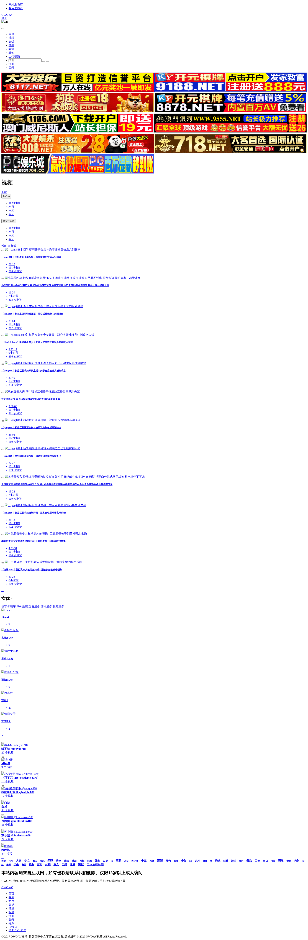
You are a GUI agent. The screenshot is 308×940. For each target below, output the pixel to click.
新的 (4, 192)
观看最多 (34, 606)
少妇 (183, 860)
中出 (144, 860)
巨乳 (39, 864)
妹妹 (66, 860)
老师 (8, 864)
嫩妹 (205, 861)
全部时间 (14, 203)
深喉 (89, 860)
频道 (11, 48)
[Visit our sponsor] (77, 90)
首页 (11, 33)
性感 (72, 864)
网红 (81, 860)
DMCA (13, 927)
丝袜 (225, 860)
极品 (249, 860)
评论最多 (46, 606)
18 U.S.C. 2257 (17, 930)
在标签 (12, 245)
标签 (11, 52)
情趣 (58, 860)
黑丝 (81, 864)
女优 (11, 41)
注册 (11, 63)
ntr (190, 860)
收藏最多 (58, 606)
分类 (11, 45)
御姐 (288, 860)
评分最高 (22, 606)
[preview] (2, 250)
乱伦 (197, 860)
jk (112, 861)
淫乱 (42, 860)
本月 (11, 206)
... (2, 590)
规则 (11, 923)
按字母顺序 (8, 606)
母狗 (168, 860)
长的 (4, 245)
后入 (56, 864)
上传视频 (14, 56)
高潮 (160, 860)
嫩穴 (35, 861)
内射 (297, 860)
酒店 (265, 860)
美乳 (24, 864)
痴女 (176, 860)
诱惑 (217, 860)
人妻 (18, 860)
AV (7, 14)
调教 (281, 860)
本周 (11, 210)
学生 (16, 864)
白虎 (105, 860)
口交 (257, 860)
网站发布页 (16, 4)
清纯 (233, 860)
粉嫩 (152, 860)
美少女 (134, 860)
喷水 (241, 861)
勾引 (11, 861)
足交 (126, 861)
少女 (27, 860)
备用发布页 (16, 8)
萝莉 (118, 860)
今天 (11, 214)
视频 (11, 37)
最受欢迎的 (8, 221)
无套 (97, 860)
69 (211, 861)
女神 (48, 864)
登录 (4, 18)
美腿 (3, 860)
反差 (74, 860)
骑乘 (31, 864)
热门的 (6, 196)
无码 (50, 860)
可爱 (273, 860)
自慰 (64, 864)
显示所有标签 (95, 864)
